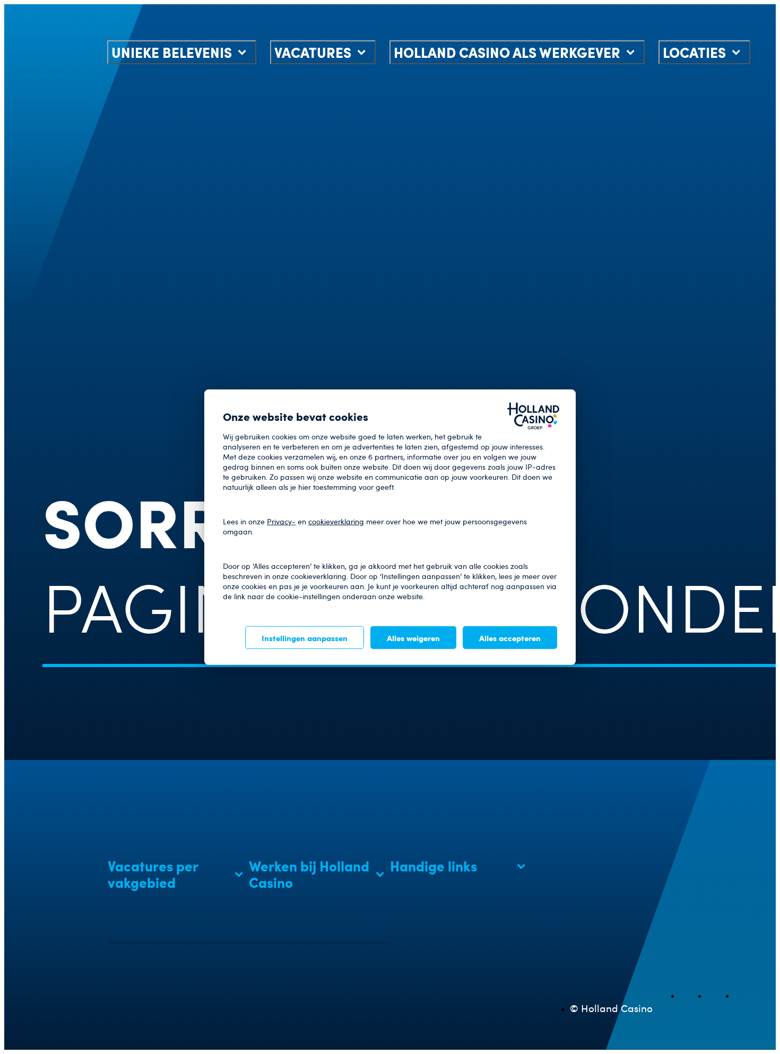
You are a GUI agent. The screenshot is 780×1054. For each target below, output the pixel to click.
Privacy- (281, 521)
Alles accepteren (510, 637)
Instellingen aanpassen (305, 637)
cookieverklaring (336, 521)
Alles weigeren (413, 637)
